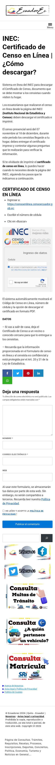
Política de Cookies (13, 692)
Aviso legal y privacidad (31, 716)
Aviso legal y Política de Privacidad (21, 689)
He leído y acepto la (22, 512)
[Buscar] (47, 538)
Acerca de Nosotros (14, 685)
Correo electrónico (15, 454)
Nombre (7, 438)
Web (4, 470)
